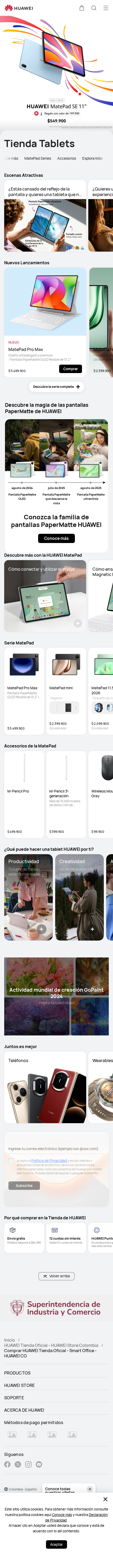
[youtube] (39, 1465)
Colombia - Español (23, 1489)
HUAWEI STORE (19, 1385)
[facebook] (7, 1465)
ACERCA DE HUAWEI (24, 1410)
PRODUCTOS (17, 1373)
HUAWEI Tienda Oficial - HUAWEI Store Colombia (51, 1345)
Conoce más (62, 1514)
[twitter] (18, 1465)
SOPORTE (14, 1397)
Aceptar (56, 1544)
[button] (82, 8)
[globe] (6, 1489)
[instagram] (28, 1465)
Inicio (9, 1340)
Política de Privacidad (49, 1160)
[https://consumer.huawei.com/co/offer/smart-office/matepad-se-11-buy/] (56, 76)
